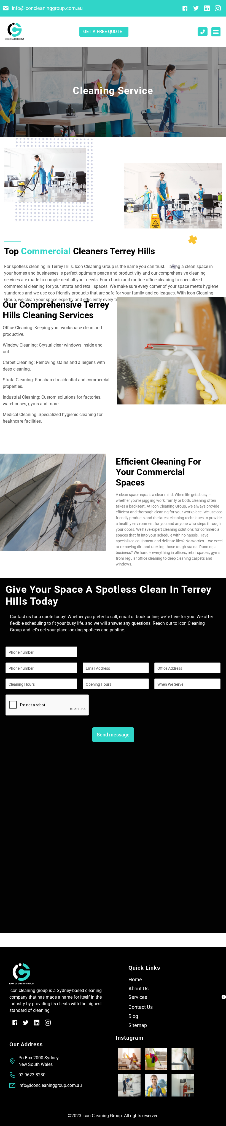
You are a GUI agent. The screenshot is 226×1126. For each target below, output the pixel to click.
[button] (215, 31)
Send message (113, 735)
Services (137, 997)
